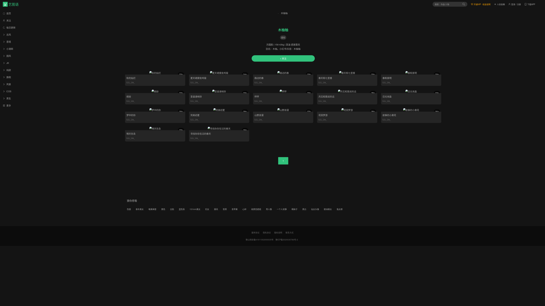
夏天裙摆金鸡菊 (198, 78)
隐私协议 (267, 232)
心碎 (244, 209)
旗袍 (8, 77)
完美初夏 (195, 115)
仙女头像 (315, 209)
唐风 (216, 209)
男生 (8, 98)
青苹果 (235, 209)
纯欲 (8, 70)
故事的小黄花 (389, 115)
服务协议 (255, 232)
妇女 (207, 209)
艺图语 (13, 4)
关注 (8, 20)
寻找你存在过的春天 (200, 133)
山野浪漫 (259, 115)
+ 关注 (283, 58)
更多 (8, 105)
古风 (8, 34)
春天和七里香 (325, 78)
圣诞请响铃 (196, 96)
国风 (8, 56)
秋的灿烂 (131, 78)
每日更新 (10, 27)
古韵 (172, 209)
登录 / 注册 (516, 4)
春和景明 (387, 78)
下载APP (531, 4)
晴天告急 (131, 133)
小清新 (9, 48)
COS (8, 91)
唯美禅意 (152, 209)
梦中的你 (131, 115)
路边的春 (259, 78)
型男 (225, 209)
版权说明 (278, 232)
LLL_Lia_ (130, 82)
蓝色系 (182, 209)
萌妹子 (294, 209)
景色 (163, 209)
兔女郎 (340, 209)
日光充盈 (387, 96)
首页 (8, 13)
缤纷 (128, 96)
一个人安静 (282, 209)
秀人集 (269, 209)
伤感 (129, 209)
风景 (8, 84)
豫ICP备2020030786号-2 (286, 239)
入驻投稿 (500, 4)
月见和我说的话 (326, 96)
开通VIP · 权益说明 (482, 4)
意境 (8, 41)
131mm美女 (195, 209)
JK (7, 63)
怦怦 (256, 96)
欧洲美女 (328, 209)
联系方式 (290, 232)
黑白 (304, 209)
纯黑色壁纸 (256, 209)
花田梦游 (323, 115)
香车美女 (140, 209)
